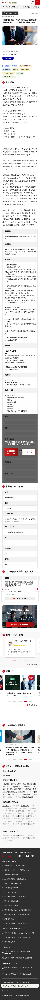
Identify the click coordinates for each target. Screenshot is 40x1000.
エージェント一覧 (27, 933)
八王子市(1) (6, 806)
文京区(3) (10, 786)
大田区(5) (28, 789)
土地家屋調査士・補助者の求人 (15, 879)
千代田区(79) (7, 784)
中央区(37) (17, 784)
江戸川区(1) (28, 797)
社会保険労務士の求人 (12, 874)
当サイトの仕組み (10, 933)
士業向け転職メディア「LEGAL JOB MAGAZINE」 (17, 952)
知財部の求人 (9, 919)
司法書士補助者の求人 (12, 901)
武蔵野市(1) (25, 806)
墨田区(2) (27, 786)
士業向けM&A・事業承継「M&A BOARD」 (19, 958)
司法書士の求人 (23, 865)
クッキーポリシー (24, 982)
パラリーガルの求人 (11, 892)
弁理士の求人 (24, 870)
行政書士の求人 (9, 870)
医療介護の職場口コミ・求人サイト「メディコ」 (19, 968)
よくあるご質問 (9, 937)
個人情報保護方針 (9, 982)
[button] (2, 589)
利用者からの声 (9, 942)
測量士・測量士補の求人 (12, 883)
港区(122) (26, 784)
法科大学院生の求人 (11, 905)
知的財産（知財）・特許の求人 (15, 923)
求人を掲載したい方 (27, 937)
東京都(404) (6, 775)
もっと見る (33, 664)
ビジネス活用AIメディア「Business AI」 (18, 974)
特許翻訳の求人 (26, 910)
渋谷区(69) (13, 792)
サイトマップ (8, 990)
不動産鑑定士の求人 (11, 888)
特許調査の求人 (25, 914)
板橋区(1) (28, 794)
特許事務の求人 (9, 914)
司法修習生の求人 (10, 896)
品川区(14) (11, 789)
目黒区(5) (19, 789)
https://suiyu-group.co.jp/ (15, 532)
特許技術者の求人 (10, 910)
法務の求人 (25, 896)
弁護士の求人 (9, 865)
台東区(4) (18, 786)
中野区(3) (21, 792)
